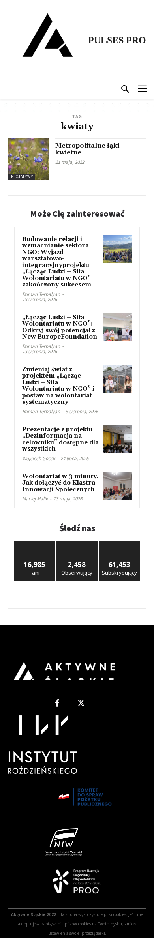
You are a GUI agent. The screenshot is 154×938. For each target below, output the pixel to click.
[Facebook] (57, 703)
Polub (34, 544)
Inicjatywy (21, 176)
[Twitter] (81, 703)
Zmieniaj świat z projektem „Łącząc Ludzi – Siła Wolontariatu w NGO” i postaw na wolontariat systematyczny (58, 386)
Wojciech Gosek (38, 458)
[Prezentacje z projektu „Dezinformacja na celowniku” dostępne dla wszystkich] (117, 439)
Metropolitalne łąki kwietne (87, 149)
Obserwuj (77, 544)
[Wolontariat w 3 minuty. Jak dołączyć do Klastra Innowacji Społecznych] (117, 486)
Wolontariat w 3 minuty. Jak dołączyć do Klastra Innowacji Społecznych (60, 483)
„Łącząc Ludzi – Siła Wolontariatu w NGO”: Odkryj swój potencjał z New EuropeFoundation (59, 327)
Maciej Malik (35, 498)
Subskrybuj (119, 544)
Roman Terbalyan (41, 294)
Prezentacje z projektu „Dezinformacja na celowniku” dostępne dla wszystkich (60, 439)
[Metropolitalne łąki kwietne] (28, 159)
